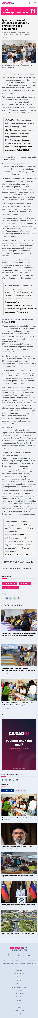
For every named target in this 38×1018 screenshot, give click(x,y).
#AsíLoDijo (9, 120)
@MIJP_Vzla (26, 525)
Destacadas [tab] (8, 790)
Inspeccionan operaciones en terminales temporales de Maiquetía (18, 669)
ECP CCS (31, 960)
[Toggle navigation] (34, 3)
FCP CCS (23, 960)
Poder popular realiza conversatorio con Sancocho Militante (18, 876)
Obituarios (19, 997)
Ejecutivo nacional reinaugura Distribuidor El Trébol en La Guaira (18, 934)
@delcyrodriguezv (21, 140)
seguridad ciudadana (11, 588)
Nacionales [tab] (21, 790)
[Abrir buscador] (29, 3)
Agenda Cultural (19, 1010)
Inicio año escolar (9, 583)
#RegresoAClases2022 (14, 535)
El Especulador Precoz (19, 987)
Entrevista (19, 1007)
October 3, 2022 (8, 160)
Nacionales (19, 970)
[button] (19, 744)
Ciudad (19, 1004)
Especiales (19, 990)
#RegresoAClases (24, 147)
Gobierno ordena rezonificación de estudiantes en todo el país (17, 704)
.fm (13, 960)
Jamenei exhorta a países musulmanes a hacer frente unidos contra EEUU (17, 847)
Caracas (19, 967)
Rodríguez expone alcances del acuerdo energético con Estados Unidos (18, 905)
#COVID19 (9, 130)
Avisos (19, 984)
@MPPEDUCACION (28, 309)
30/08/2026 (7, 639)
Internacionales (19, 973)
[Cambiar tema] (25, 3)
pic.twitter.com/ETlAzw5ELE (16, 555)
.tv (9, 960)
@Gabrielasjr (26, 305)
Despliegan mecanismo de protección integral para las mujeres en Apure (19, 634)
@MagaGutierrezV (12, 309)
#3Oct (13, 147)
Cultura (19, 977)
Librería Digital (19, 994)
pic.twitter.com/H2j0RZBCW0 (17, 150)
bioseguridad (25, 583)
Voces (19, 980)
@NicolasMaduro (12, 302)
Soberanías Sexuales (19, 1014)
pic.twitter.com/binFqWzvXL (16, 312)
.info (4, 960)
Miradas (19, 1001)
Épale (17, 960)
